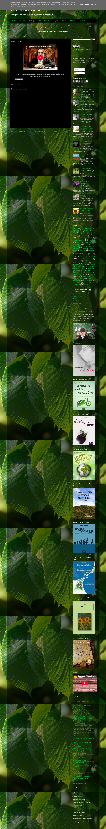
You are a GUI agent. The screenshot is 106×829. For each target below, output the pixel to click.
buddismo (83, 236)
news (77, 263)
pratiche (78, 266)
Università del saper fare (80, 783)
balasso (77, 234)
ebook (79, 242)
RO (84, 272)
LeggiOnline (84, 256)
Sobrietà (75, 298)
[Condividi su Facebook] (21, 79)
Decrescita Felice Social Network (82, 718)
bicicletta (85, 234)
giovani (91, 250)
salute (90, 272)
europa (91, 248)
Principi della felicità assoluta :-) (86, 182)
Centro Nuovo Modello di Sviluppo (83, 714)
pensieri (76, 264)
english (85, 248)
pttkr (83, 268)
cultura (90, 238)
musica (93, 261)
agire (74, 228)
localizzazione (85, 259)
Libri (39, 20)
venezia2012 (86, 282)
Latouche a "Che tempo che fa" (82, 748)
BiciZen (75, 711)
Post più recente (18, 131)
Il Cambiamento (77, 736)
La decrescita (77, 746)
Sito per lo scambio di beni (80, 769)
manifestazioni (77, 261)
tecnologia (76, 280)
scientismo (75, 274)
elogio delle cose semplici (82, 246)
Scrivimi (47, 20)
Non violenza (77, 303)
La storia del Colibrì (85, 168)
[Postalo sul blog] (17, 79)
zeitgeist (87, 284)
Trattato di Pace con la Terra (81, 778)
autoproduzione (91, 232)
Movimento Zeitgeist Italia (80, 753)
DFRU (92, 240)
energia (75, 248)
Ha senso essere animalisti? (85, 196)
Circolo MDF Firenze (79, 716)
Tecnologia (76, 301)
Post (76, 69)
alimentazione (87, 228)
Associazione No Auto (79, 709)
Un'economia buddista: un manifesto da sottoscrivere (86, 210)
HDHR (84, 252)
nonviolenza (85, 262)
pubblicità (90, 268)
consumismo (80, 238)
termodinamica (77, 282)
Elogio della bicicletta (79, 723)
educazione (88, 244)
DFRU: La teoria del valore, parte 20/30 (86, 142)
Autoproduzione (77, 294)
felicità (75, 250)
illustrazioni (92, 252)
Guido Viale (76, 733)
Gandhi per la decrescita (87, 114)
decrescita (78, 240)
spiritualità (87, 276)
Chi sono (22, 20)
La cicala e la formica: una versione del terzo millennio (86, 128)
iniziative (77, 254)
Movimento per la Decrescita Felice (83, 751)
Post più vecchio (62, 131)
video (77, 284)
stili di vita (78, 278)
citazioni (92, 236)
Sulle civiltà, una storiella (87, 101)
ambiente (76, 230)
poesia (84, 264)
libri (93, 256)
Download (72, 20)
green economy (76, 252)
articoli (75, 232)
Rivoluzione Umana (79, 762)
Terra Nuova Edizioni (79, 773)
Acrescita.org (77, 699)
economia (76, 244)
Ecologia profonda (78, 721)
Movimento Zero (77, 755)
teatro (90, 278)
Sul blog (31, 20)
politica (93, 264)
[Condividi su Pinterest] (22, 79)
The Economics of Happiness (81, 776)
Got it (93, 5)
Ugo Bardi (76, 780)
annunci (86, 230)
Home (14, 20)
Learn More (85, 5)
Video (64, 20)
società (92, 274)
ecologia (88, 242)
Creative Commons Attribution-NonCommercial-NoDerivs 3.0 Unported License (82, 52)
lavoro (75, 256)
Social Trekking (77, 771)
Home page (40, 131)
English (56, 20)
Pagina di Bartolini (78, 758)
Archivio (83, 20)
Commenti (78, 73)
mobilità (85, 261)
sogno (78, 276)
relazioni (75, 270)
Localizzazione (77, 296)
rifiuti (82, 270)
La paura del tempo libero (87, 89)
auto (81, 232)
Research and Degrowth (80, 760)
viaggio (93, 282)
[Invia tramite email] (16, 79)
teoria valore (88, 280)
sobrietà (83, 274)
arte (92, 230)
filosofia (82, 250)
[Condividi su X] (19, 79)
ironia (91, 254)
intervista (85, 254)
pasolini (93, 262)
